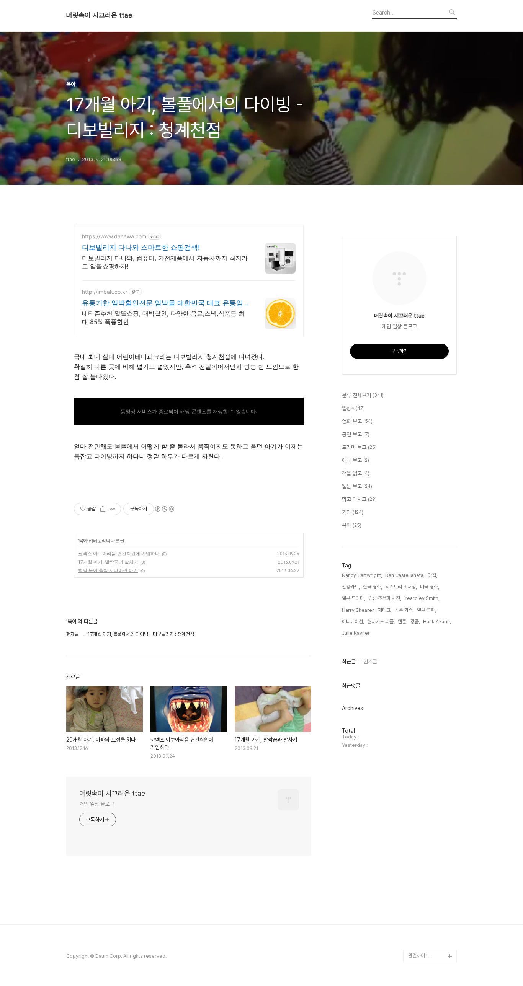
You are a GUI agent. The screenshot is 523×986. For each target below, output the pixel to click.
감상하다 (417, 944)
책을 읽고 (355, 473)
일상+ (353, 408)
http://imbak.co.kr (104, 291)
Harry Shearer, (358, 610)
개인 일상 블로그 (96, 804)
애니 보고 (355, 460)
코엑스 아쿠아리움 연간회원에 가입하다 (119, 553)
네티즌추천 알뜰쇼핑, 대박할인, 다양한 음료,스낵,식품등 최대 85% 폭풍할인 (163, 318)
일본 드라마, (353, 598)
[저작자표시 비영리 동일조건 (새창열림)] (164, 509)
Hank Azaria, (437, 621)
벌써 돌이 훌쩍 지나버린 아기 (108, 570)
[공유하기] (103, 509)
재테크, (385, 610)
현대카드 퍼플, (381, 621)
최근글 (349, 661)
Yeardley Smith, (422, 598)
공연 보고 (355, 434)
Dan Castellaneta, (405, 575)
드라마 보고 (359, 447)
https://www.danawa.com (114, 236)
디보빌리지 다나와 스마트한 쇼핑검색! (141, 247)
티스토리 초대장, (401, 587)
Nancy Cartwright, (362, 575)
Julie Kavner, (356, 633)
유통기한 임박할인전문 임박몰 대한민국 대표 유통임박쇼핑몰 (162, 303)
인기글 (370, 661)
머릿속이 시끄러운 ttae (99, 15)
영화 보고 (357, 421)
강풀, (415, 621)
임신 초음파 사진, (384, 598)
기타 (352, 512)
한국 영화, (372, 587)
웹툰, (402, 621)
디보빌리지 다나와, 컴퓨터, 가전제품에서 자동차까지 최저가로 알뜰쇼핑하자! (165, 262)
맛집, (432, 575)
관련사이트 (418, 955)
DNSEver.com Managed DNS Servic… (425, 919)
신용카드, (351, 587)
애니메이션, (353, 621)
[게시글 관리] (112, 509)
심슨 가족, (404, 610)
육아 (83, 540)
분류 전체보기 (363, 395)
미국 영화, (429, 587)
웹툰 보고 (357, 486)
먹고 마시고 (359, 499)
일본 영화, (426, 610)
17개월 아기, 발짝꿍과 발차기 (108, 562)
